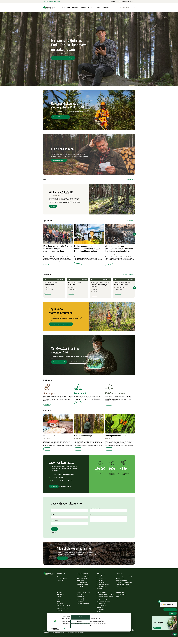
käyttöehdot (78, 632)
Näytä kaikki (130, 179)
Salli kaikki (80, 616)
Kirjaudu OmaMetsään (123, 1)
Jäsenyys (112, 1)
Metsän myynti (100, 580)
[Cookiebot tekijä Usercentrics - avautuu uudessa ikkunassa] (55, 629)
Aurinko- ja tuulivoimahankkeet (105, 575)
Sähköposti (54, 514)
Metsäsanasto (80, 580)
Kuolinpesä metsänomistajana (84, 577)
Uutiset (118, 600)
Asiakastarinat (80, 596)
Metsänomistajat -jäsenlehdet (104, 600)
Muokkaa (79, 621)
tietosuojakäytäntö (70, 632)
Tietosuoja (53, 532)
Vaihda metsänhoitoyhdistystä (53, 1)
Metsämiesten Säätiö (82, 578)
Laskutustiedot (100, 607)
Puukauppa (75, 7)
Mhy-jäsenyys (60, 594)
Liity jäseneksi (60, 598)
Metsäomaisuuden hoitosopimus (105, 596)
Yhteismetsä (80, 586)
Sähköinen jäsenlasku (62, 608)
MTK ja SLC (60, 603)
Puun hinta (99, 588)
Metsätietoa (91, 7)
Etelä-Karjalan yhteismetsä (103, 601)
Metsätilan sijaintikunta (95, 508)
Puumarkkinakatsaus (102, 586)
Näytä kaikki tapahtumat (127, 274)
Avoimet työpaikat (121, 594)
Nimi (52, 508)
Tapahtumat (119, 598)
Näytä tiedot (65, 628)
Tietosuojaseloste (101, 613)
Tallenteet (59, 610)
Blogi (117, 596)
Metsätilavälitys (101, 603)
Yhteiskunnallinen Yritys (83, 603)
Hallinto (99, 598)
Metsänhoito (60, 575)
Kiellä (80, 626)
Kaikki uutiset (130, 220)
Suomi (131, 1)
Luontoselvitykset (101, 605)
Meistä (98, 7)
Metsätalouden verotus (103, 584)
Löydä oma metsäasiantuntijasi (61, 324)
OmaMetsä (83, 7)
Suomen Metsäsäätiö (82, 582)
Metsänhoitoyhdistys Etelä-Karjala (105, 594)
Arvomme (79, 594)
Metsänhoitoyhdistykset (83, 598)
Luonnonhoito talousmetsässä (124, 577)
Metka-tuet (99, 577)
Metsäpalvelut (66, 7)
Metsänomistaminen (62, 578)
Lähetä (54, 529)
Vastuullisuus (80, 601)
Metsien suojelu (120, 578)
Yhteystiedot (105, 7)
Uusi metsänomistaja (82, 584)
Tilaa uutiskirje (80, 600)
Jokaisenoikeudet (81, 575)
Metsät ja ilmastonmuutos (123, 586)
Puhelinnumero (54, 520)
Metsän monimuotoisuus (122, 580)
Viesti (91, 514)
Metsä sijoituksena (101, 578)
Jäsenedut (59, 596)
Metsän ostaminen (101, 582)
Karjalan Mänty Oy (101, 609)
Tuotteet (99, 611)
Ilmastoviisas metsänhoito (123, 575)
